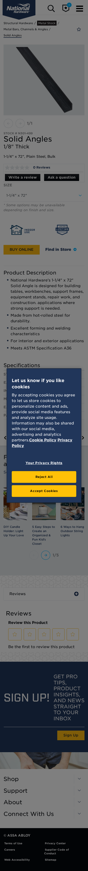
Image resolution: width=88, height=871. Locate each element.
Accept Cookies (44, 491)
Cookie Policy (42, 440)
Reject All (44, 477)
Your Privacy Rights (44, 463)
